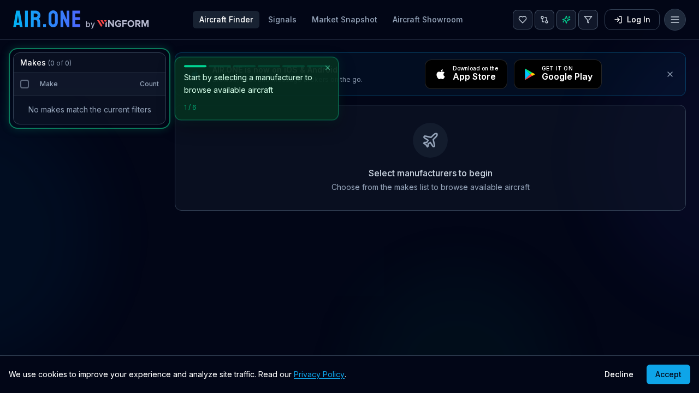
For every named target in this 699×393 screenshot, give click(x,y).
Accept (668, 374)
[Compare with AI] (544, 19)
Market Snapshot (344, 19)
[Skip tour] (328, 68)
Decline (619, 374)
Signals (282, 19)
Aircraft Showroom (428, 19)
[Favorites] (522, 19)
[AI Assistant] (566, 19)
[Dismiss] (670, 74)
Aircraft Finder (226, 19)
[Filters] (588, 19)
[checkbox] (24, 84)
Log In (638, 19)
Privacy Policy (319, 374)
